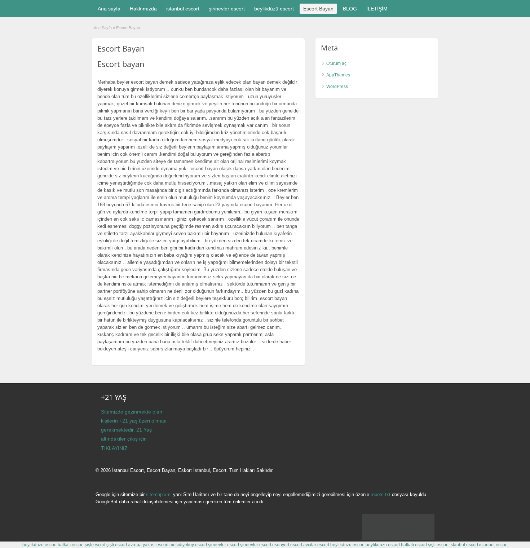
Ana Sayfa (103, 28)
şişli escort (95, 544)
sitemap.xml (159, 494)
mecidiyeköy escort (188, 544)
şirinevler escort (227, 9)
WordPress (337, 86)
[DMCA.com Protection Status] (398, 538)
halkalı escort (71, 544)
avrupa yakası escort (148, 544)
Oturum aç (336, 63)
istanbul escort (182, 9)
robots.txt (380, 494)
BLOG (350, 9)
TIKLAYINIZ (114, 448)
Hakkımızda (143, 9)
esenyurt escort (287, 544)
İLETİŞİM (377, 9)
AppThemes (338, 75)
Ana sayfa (109, 9)
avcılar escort (316, 544)
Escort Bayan (318, 9)
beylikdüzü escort (274, 9)
